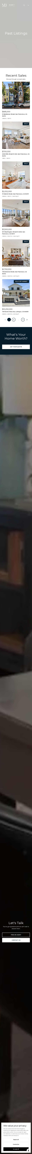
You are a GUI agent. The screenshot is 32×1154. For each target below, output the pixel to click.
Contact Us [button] (16, 940)
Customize (16, 1144)
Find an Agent (16, 935)
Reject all (16, 1139)
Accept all (16, 1149)
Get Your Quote (16, 347)
